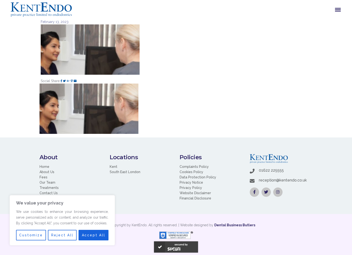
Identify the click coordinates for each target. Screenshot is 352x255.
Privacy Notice (191, 182)
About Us (47, 172)
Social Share (50, 81)
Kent (113, 167)
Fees (43, 177)
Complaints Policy (194, 167)
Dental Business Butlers (234, 225)
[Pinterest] (72, 81)
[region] (62, 220)
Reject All (62, 235)
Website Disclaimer (195, 193)
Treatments (49, 188)
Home (44, 167)
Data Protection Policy (198, 177)
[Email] (75, 81)
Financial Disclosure (195, 198)
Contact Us (49, 193)
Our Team (47, 182)
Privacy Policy (191, 188)
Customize (31, 235)
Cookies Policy (191, 172)
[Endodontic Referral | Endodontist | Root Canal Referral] (41, 9)
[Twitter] (64, 81)
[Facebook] (61, 81)
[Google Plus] (68, 81)
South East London (125, 172)
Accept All (93, 235)
